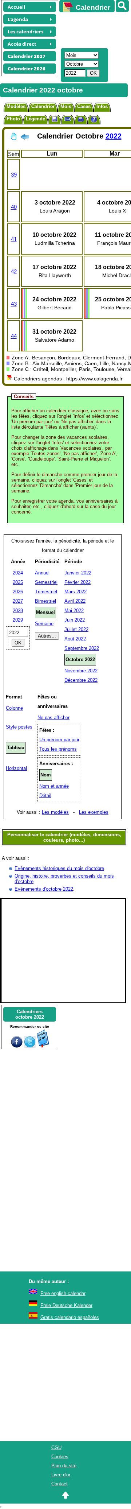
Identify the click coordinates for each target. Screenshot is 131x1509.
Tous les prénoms (58, 749)
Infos (102, 106)
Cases (84, 106)
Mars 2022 (75, 591)
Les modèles (55, 812)
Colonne (14, 708)
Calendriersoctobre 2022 (29, 1014)
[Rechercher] (122, 6)
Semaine (44, 623)
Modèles (16, 106)
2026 (18, 591)
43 (14, 304)
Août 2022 (75, 639)
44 (14, 336)
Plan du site (63, 1465)
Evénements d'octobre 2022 (44, 889)
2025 (18, 582)
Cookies (59, 1456)
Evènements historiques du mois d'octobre (59, 868)
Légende (35, 118)
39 (14, 175)
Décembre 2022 (81, 680)
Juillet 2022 (76, 629)
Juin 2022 (74, 620)
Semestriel (46, 582)
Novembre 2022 (81, 670)
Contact (59, 1484)
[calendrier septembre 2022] (24, 138)
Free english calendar (63, 1293)
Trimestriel (46, 591)
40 (14, 207)
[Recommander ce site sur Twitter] (30, 1046)
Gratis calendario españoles (69, 1317)
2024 (18, 573)
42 (14, 271)
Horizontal (16, 768)
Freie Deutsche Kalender (66, 1305)
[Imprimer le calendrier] (80, 120)
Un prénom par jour (59, 739)
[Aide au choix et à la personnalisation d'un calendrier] (94, 120)
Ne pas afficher (53, 717)
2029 (18, 620)
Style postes (19, 727)
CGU (56, 1447)
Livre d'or (60, 1474)
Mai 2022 (74, 610)
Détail (45, 795)
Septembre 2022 (81, 648)
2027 (18, 601)
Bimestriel (45, 601)
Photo (13, 118)
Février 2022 (77, 582)
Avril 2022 (75, 601)
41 (14, 239)
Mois (65, 106)
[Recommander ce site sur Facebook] (17, 1046)
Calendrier (43, 106)
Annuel (42, 573)
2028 (18, 610)
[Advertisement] (91, 29)
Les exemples (93, 812)
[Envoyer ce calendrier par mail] (68, 118)
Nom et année (54, 786)
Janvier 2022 (77, 573)
